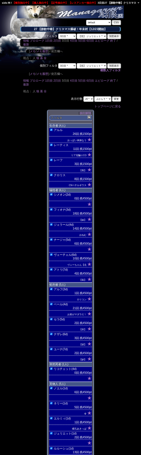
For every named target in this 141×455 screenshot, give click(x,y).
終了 (113, 40)
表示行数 (77, 98)
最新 (26, 44)
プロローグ (37, 40)
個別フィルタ (48, 36)
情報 (26, 40)
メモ (33, 51)
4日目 (73, 40)
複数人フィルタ (110, 70)
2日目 (57, 40)
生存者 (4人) (57, 125)
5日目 (82, 40)
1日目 (49, 40)
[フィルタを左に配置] (89, 117)
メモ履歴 (42, 51)
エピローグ (102, 40)
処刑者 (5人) (57, 284)
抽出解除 (85, 113)
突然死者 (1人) (58, 364)
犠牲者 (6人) (57, 190)
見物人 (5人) (57, 383)
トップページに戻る (107, 106)
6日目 (90, 40)
